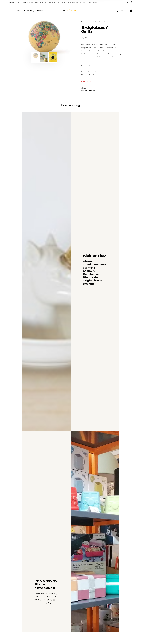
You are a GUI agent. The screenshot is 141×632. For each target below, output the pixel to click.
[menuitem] (13, 11)
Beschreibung (70, 105)
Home (83, 22)
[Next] (64, 37)
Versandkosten (89, 90)
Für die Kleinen (93, 22)
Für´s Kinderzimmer (107, 22)
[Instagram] (131, 2)
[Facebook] (128, 2)
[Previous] (24, 37)
